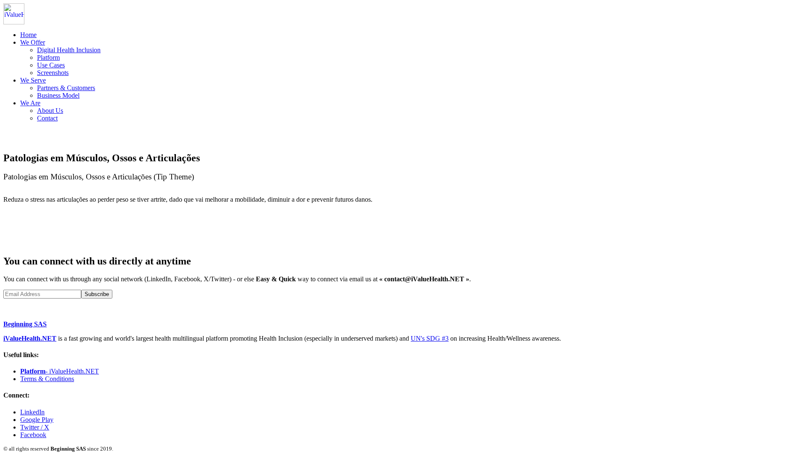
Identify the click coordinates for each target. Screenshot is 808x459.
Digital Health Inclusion (69, 49)
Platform (48, 57)
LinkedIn (32, 412)
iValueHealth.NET (29, 338)
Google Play (36, 419)
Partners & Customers (66, 87)
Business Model (58, 95)
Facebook (33, 434)
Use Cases (51, 65)
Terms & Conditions (47, 378)
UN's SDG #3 (430, 338)
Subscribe (97, 294)
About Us (50, 110)
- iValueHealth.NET (59, 371)
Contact (47, 118)
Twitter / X (34, 427)
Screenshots (53, 72)
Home (28, 34)
